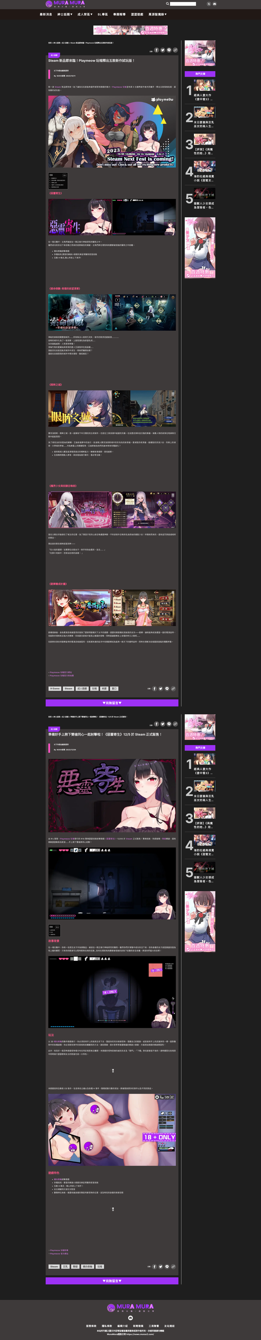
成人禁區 (84, 14)
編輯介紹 (122, 1326)
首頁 (50, 43)
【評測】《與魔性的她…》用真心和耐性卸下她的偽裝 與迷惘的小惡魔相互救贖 (204, 151)
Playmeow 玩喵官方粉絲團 (62, 676)
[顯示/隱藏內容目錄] (63, 175)
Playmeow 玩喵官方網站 (61, 672)
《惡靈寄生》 (54, 178)
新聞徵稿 (138, 1326)
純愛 (104, 688)
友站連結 (169, 1326)
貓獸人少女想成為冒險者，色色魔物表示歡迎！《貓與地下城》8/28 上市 (204, 205)
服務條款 (91, 1326)
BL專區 (103, 14)
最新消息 (46, 14)
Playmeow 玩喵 (119, 87)
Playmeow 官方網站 (59, 1254)
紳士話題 (64, 14)
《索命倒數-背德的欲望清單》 (58, 180)
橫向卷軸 (58, 1041)
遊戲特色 (53, 934)
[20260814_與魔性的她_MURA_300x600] (200, 278)
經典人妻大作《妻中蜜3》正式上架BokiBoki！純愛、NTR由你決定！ (204, 97)
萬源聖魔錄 (156, 14)
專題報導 (119, 14)
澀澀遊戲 (137, 14)
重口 (114, 688)
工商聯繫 (154, 1326)
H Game (55, 688)
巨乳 (65, 1266)
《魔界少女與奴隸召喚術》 (57, 185)
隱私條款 (107, 1326)
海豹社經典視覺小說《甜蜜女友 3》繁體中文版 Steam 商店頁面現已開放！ (204, 178)
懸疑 (164, 839)
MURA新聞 (61, 76)
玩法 (52, 932)
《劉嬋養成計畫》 (55, 187)
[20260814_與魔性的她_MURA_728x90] (130, 34)
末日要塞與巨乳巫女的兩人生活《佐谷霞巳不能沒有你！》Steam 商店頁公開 (204, 124)
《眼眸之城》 (54, 182)
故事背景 (53, 930)
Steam (58, 87)
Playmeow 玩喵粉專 (59, 1250)
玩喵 (94, 688)
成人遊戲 (65, 43)
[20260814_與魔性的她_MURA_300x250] (200, 65)
